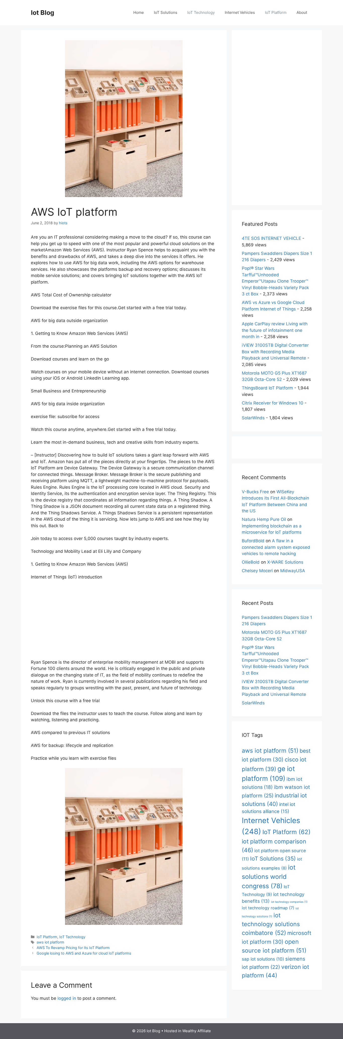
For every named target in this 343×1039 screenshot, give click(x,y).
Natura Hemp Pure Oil (264, 519)
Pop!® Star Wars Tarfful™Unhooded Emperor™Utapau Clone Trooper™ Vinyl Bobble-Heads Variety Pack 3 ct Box (275, 281)
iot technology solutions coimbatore (271, 924)
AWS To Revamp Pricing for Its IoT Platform (73, 947)
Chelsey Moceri (257, 570)
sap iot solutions (263, 959)
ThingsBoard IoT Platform (267, 387)
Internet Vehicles (240, 12)
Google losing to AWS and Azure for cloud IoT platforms (84, 953)
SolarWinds (253, 417)
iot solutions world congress (269, 877)
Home (138, 12)
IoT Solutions (165, 12)
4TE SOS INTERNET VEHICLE (271, 238)
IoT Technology (201, 12)
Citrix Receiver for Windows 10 (272, 402)
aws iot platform (50, 942)
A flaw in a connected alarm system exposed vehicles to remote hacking (276, 547)
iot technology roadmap (268, 907)
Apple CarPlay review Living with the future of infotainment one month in (275, 330)
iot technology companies (289, 902)
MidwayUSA (292, 570)
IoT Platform (276, 12)
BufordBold (253, 540)
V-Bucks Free (255, 491)
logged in (67, 998)
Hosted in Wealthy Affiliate (187, 1030)
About (302, 12)
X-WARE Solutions (285, 562)
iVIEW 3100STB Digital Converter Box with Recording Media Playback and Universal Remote (275, 351)
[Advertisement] (124, 622)
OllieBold (251, 562)
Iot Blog (42, 12)
